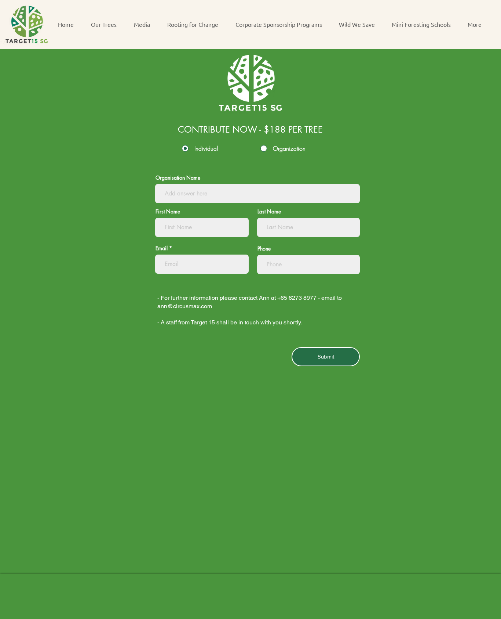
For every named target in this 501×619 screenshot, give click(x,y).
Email (162, 248)
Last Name (269, 211)
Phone (264, 248)
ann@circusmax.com (184, 306)
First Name (168, 211)
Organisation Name (178, 177)
